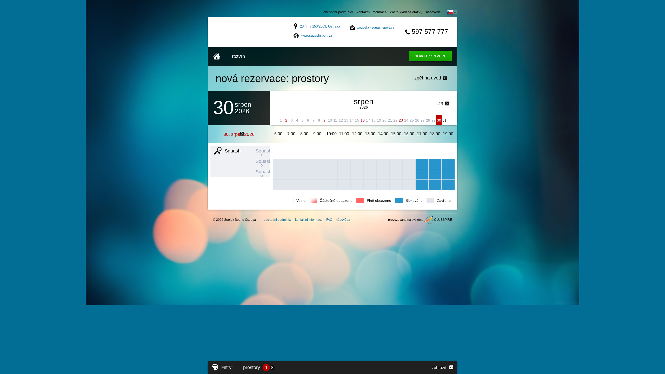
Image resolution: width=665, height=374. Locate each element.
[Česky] (452, 12)
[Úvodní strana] (216, 56)
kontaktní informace (372, 12)
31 (444, 120)
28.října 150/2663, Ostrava (320, 26)
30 (439, 120)
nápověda (433, 12)
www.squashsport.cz (316, 35)
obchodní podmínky (338, 12)
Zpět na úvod (427, 78)
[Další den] (242, 133)
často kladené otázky (406, 12)
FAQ (329, 220)
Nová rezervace (431, 55)
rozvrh (238, 56)
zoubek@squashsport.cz (376, 27)
